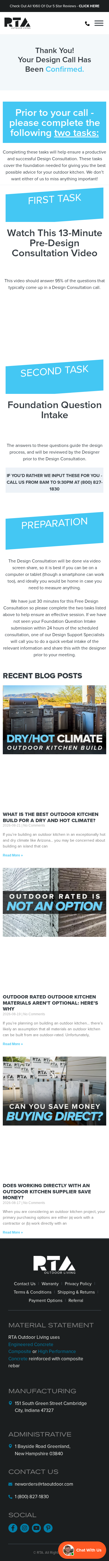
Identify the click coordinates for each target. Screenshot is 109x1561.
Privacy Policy (78, 1283)
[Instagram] (24, 1528)
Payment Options (45, 1300)
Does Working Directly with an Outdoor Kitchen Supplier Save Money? (47, 1191)
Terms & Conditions (32, 1292)
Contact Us (24, 1283)
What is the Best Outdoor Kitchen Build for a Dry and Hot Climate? (50, 817)
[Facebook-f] (12, 1528)
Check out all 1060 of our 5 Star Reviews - (54, 5)
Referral (75, 1300)
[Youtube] (36, 1528)
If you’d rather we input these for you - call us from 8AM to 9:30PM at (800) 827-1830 (55, 482)
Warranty (50, 1283)
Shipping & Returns (76, 1292)
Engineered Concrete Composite (30, 1348)
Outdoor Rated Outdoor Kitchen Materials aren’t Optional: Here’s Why (50, 1002)
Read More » (13, 855)
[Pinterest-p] (48, 1528)
